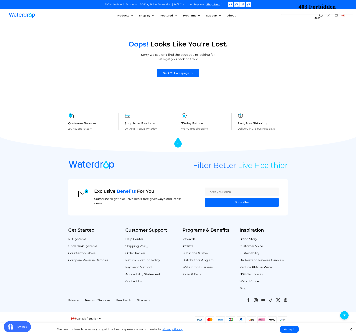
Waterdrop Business (197, 267)
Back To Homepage (176, 73)
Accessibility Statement (142, 274)
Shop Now (213, 4)
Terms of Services (97, 300)
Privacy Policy (173, 329)
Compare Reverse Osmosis (88, 260)
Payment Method (138, 267)
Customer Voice (251, 246)
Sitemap (143, 300)
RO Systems (77, 239)
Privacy (73, 300)
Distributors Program (198, 260)
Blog (243, 288)
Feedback (123, 300)
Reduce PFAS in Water (256, 267)
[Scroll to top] (178, 142)
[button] (86, 318)
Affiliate (188, 246)
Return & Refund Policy (142, 260)
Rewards (188, 239)
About (231, 15)
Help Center (134, 239)
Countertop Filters (81, 253)
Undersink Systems (82, 246)
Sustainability (249, 253)
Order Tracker (135, 253)
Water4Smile (249, 281)
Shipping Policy (136, 246)
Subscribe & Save (195, 253)
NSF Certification (252, 274)
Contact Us (133, 281)
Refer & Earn (191, 274)
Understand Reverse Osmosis (262, 260)
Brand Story (248, 239)
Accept (289, 329)
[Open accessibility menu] (344, 315)
